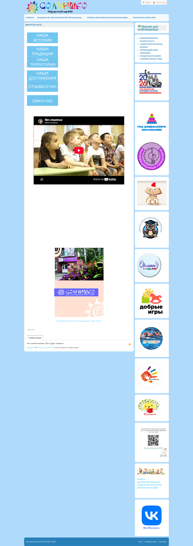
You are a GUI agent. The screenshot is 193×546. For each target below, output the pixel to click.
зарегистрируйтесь (45, 348)
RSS (130, 344)
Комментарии (35, 338)
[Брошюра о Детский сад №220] (79, 282)
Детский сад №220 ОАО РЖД (38, 542)
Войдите (30, 348)
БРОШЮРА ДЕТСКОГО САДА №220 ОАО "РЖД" (79, 321)
